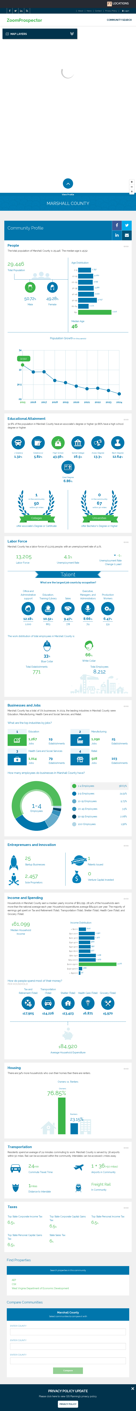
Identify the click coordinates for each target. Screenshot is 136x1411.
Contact (98, 11)
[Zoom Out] (131, 186)
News (89, 11)
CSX (14, 1284)
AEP (14, 1280)
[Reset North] (131, 191)
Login (126, 11)
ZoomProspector (24, 20)
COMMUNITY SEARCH (119, 20)
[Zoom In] (131, 181)
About (80, 11)
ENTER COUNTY (18, 1326)
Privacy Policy (111, 11)
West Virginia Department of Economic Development (40, 1288)
